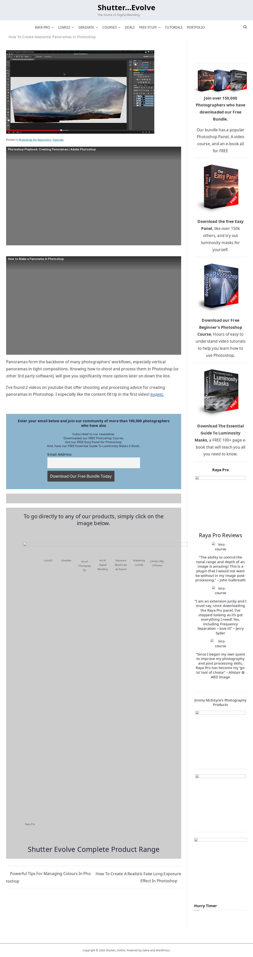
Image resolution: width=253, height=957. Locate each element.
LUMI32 (64, 27)
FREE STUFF (148, 27)
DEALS (130, 27)
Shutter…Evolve (126, 7)
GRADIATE (86, 27)
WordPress (163, 950)
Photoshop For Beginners (35, 139)
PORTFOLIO (196, 27)
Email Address (59, 454)
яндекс (157, 394)
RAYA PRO (42, 27)
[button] (52, 27)
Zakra (145, 950)
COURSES (109, 27)
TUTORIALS (173, 27)
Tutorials (58, 139)
